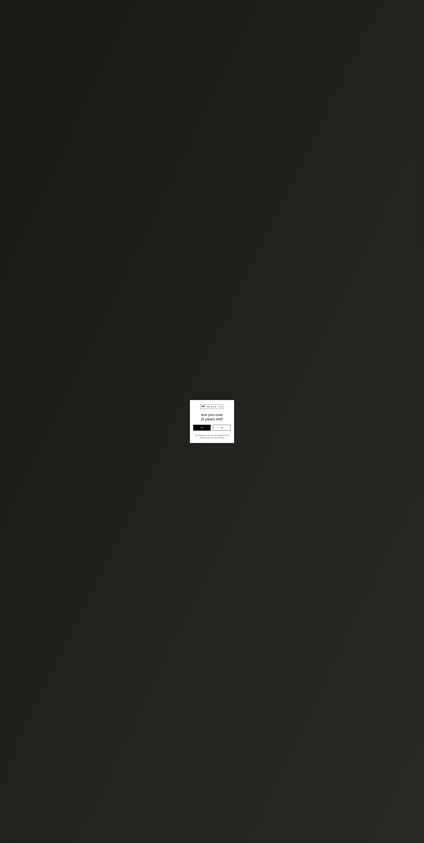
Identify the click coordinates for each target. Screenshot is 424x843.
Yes (202, 427)
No (222, 427)
